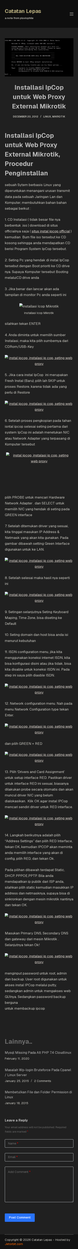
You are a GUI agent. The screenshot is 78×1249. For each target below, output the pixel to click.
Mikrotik (58, 116)
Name (13, 1143)
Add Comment (19, 1172)
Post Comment (20, 1217)
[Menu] (71, 14)
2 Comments (42, 1081)
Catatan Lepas (23, 11)
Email (13, 1157)
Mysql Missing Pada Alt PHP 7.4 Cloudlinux (38, 1052)
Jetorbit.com (14, 1244)
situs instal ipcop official (51, 231)
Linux (47, 116)
